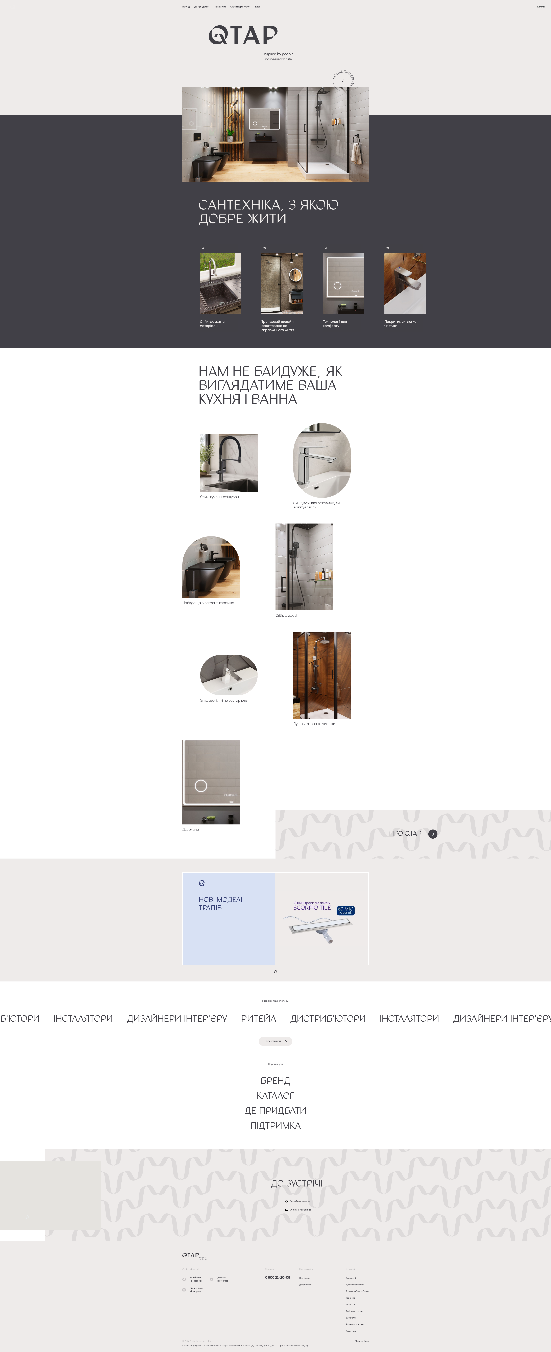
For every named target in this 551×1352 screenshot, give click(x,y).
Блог (257, 7)
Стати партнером (240, 7)
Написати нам (272, 1041)
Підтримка (220, 7)
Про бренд (304, 1278)
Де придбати (201, 7)
